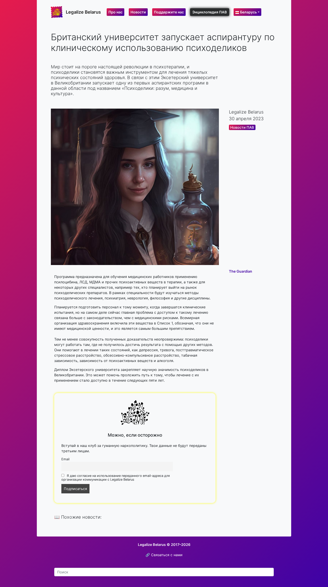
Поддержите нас (169, 12)
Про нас (115, 12)
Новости (138, 12)
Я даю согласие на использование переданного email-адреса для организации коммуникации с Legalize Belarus (115, 477)
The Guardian (240, 271)
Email (65, 459)
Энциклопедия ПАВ (209, 12)
